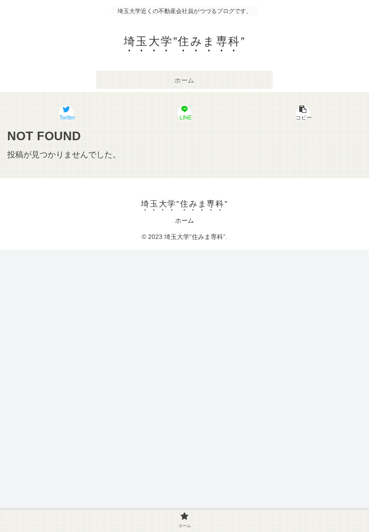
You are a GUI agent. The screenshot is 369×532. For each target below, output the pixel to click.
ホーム (184, 220)
